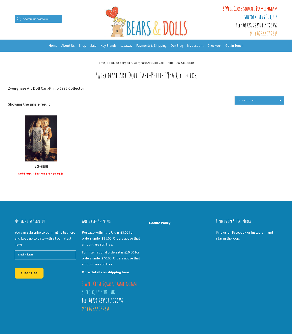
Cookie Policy (159, 222)
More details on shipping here (105, 272)
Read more (44, 154)
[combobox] (259, 100)
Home (101, 63)
